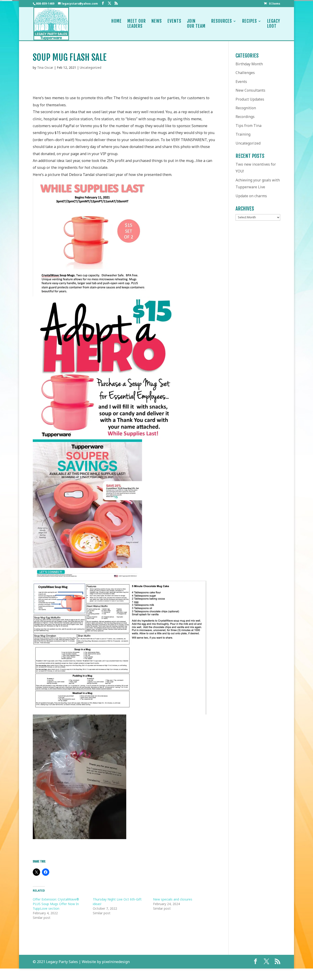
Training (243, 134)
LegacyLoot (273, 24)
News (156, 21)
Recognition (246, 107)
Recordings (245, 116)
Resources (221, 21)
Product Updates (250, 99)
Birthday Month (249, 63)
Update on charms (251, 195)
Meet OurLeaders (136, 24)
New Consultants (250, 90)
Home (116, 21)
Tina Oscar (45, 67)
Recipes (249, 21)
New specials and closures (172, 899)
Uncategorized (90, 67)
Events (174, 21)
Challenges (245, 72)
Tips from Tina (248, 125)
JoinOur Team (196, 24)
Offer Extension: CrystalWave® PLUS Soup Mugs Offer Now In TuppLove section (56, 904)
